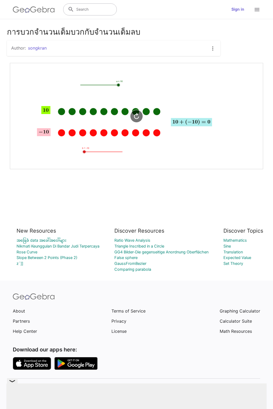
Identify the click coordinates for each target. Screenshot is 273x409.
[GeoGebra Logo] (34, 9)
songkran (37, 48)
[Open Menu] (257, 9)
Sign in (237, 9)
